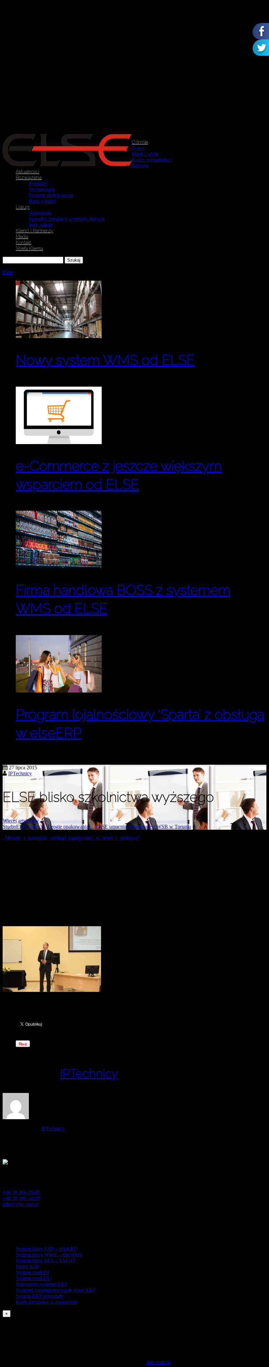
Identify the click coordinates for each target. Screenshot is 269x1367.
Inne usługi (40, 224)
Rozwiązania (29, 177)
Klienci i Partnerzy (34, 230)
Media (22, 236)
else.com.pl (158, 1362)
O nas (138, 148)
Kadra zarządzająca (152, 159)
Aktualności (27, 171)
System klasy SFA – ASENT (46, 1260)
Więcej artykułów (21, 820)
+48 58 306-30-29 (21, 1198)
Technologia (41, 189)
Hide (8, 272)
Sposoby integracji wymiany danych (66, 219)
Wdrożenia (40, 213)
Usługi (23, 207)
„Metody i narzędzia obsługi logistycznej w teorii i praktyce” (71, 838)
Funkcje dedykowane (51, 195)
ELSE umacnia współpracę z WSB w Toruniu (143, 826)
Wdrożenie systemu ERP (42, 1284)
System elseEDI (32, 1272)
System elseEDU (33, 1278)
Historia (140, 165)
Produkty (38, 183)
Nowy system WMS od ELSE (105, 360)
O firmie (140, 142)
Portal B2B (27, 1266)
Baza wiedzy (42, 201)
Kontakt (23, 242)
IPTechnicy (20, 773)
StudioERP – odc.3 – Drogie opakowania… (48, 826)
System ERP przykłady (40, 1296)
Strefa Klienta (29, 248)
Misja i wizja (145, 154)
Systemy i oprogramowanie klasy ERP (56, 1290)
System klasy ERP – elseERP (46, 1248)
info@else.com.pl (21, 1204)
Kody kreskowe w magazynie (47, 1302)
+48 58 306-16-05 (21, 1192)
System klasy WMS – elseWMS (49, 1254)
